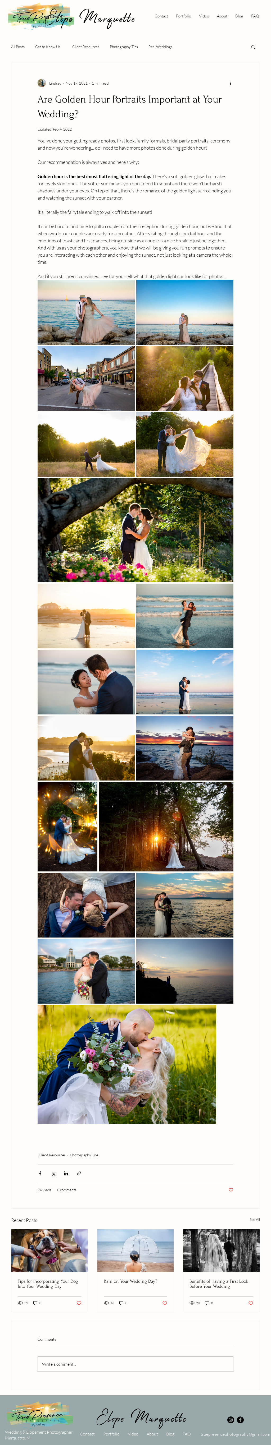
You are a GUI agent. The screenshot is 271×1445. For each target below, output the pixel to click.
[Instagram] (230, 1419)
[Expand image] (86, 312)
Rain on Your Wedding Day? (130, 1281)
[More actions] (230, 83)
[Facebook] (240, 1419)
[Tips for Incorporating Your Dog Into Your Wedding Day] (49, 1250)
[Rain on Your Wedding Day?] (135, 1250)
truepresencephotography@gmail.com (235, 1434)
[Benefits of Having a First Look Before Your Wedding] (221, 1250)
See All (255, 1219)
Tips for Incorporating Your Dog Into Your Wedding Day (48, 1284)
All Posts (18, 46)
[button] (253, 47)
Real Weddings (160, 46)
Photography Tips (124, 46)
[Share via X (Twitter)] (53, 1173)
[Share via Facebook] (40, 1173)
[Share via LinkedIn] (66, 1173)
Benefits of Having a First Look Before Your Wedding (218, 1284)
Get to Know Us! (48, 46)
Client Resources (85, 46)
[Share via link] (79, 1173)
